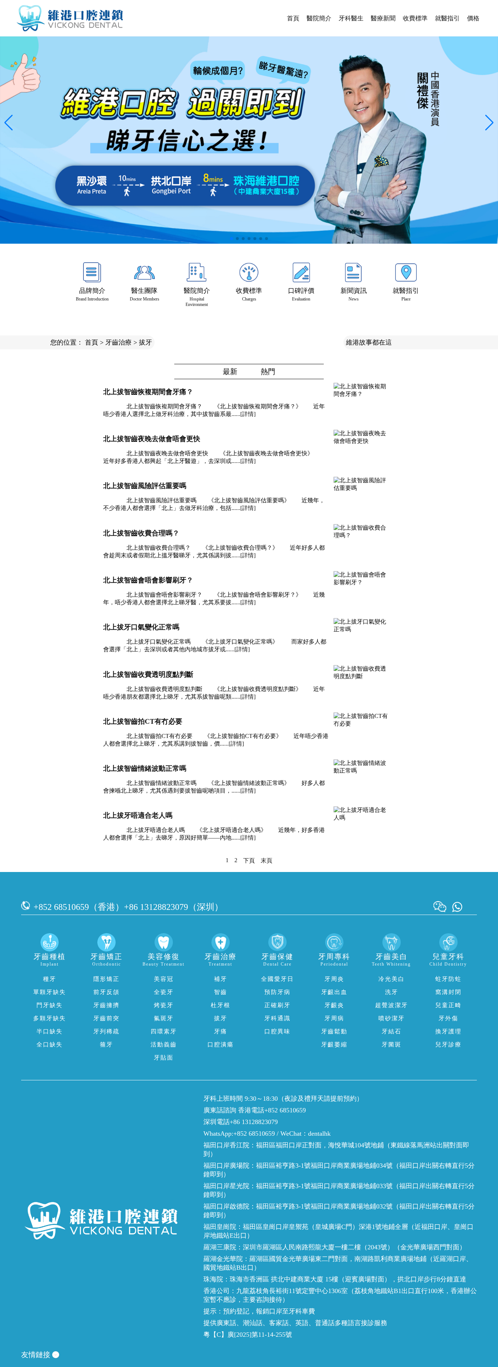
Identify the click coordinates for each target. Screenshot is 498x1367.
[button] (231, 238)
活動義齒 (164, 1044)
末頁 (266, 860)
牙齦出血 (334, 992)
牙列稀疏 (106, 1031)
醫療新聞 (383, 18)
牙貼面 (164, 1057)
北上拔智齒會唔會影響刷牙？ (148, 580)
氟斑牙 (164, 1018)
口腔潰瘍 (220, 1044)
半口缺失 (49, 1031)
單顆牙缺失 (49, 992)
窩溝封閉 (448, 992)
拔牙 (145, 342)
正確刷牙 (277, 1005)
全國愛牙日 (277, 979)
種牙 (49, 979)
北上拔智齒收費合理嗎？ (141, 533)
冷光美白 (391, 979)
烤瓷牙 (164, 1005)
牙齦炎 (334, 1005)
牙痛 (220, 1031)
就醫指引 (447, 18)
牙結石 (391, 1031)
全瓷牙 (164, 992)
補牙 (220, 979)
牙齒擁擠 (106, 1005)
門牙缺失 (49, 1005)
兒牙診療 (448, 1044)
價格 (473, 18)
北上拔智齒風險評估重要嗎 (144, 486)
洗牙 (391, 992)
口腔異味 (277, 1031)
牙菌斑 (391, 1044)
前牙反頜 (106, 992)
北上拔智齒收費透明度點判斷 (148, 674)
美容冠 (164, 979)
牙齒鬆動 (334, 1031)
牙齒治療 (118, 342)
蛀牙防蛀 (448, 979)
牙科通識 (277, 1018)
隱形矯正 (106, 979)
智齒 (220, 992)
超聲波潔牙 (391, 1005)
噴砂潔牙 (391, 1018)
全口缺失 (49, 1044)
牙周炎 (334, 979)
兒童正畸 (448, 1005)
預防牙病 (277, 992)
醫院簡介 (319, 18)
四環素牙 (164, 1031)
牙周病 (334, 1018)
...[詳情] (246, 414)
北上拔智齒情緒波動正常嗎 (144, 768)
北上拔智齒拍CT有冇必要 (142, 721)
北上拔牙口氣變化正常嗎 (141, 627)
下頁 (249, 860)
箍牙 (106, 1044)
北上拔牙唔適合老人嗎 (137, 815)
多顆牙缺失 (49, 1018)
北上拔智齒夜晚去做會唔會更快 (151, 439)
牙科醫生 (351, 18)
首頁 (293, 18)
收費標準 (415, 18)
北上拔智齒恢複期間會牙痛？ (148, 392)
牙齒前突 (106, 1018)
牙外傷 (448, 1018)
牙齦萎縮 (334, 1044)
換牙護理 (448, 1031)
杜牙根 (220, 1005)
